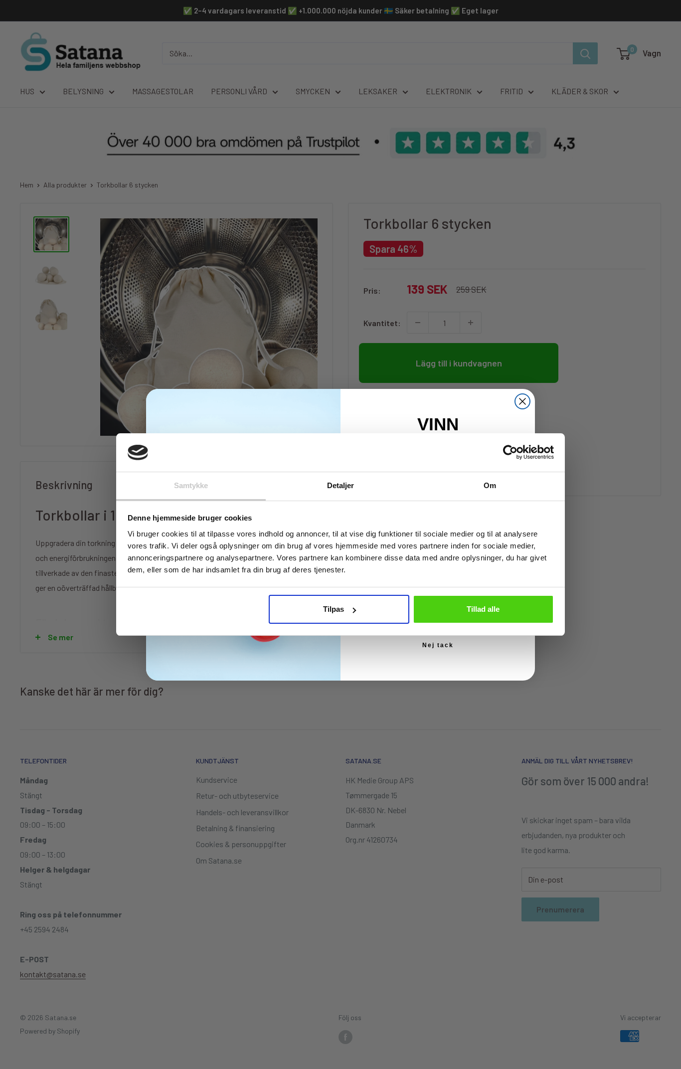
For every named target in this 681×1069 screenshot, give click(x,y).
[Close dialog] (522, 401)
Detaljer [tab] (340, 485)
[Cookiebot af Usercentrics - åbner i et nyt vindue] (510, 452)
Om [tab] (490, 485)
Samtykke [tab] (191, 485)
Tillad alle (483, 609)
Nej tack (438, 645)
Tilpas (333, 609)
